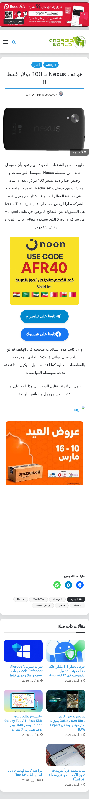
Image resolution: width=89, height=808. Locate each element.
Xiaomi (77, 605)
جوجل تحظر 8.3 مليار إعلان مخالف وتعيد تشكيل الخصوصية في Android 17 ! (66, 670)
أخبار (37, 65)
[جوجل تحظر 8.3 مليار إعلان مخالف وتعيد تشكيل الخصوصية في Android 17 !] (65, 651)
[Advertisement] (44, 529)
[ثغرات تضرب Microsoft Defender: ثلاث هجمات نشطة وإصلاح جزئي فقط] (23, 651)
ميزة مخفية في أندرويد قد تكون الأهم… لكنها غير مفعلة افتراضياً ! (67, 774)
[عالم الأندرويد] (67, 41)
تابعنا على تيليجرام (40, 316)
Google (51, 65)
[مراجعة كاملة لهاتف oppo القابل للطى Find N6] (23, 755)
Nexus (20, 599)
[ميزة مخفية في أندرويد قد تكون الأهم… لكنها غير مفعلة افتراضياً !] (65, 755)
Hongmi (57, 599)
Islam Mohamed (47, 95)
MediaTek (38, 599)
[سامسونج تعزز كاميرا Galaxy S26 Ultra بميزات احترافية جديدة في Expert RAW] (65, 701)
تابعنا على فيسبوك (40, 334)
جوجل (62, 605)
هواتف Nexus (43, 605)
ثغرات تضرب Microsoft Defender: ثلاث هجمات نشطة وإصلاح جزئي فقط (26, 670)
